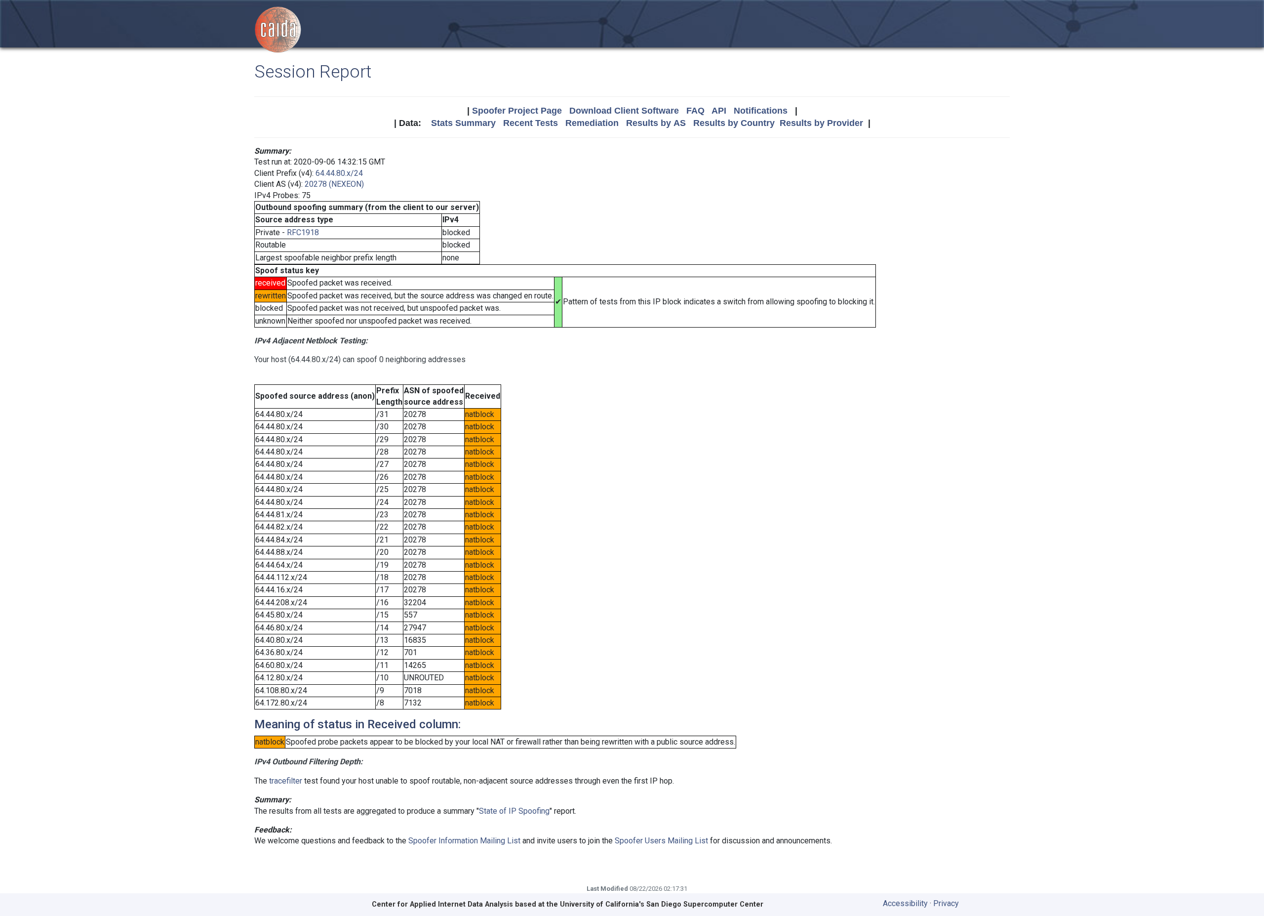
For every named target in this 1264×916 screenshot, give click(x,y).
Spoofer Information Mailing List (464, 840)
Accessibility (905, 903)
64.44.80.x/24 (339, 173)
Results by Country (734, 123)
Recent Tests (530, 123)
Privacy (946, 903)
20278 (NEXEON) (334, 184)
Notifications (761, 111)
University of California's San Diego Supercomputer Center (661, 904)
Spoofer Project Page (517, 111)
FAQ (695, 111)
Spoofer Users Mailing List (661, 840)
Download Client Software (624, 111)
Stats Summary (463, 123)
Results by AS (656, 123)
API (718, 111)
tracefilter (285, 781)
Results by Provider (821, 123)
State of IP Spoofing (514, 811)
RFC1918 (303, 232)
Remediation (592, 123)
